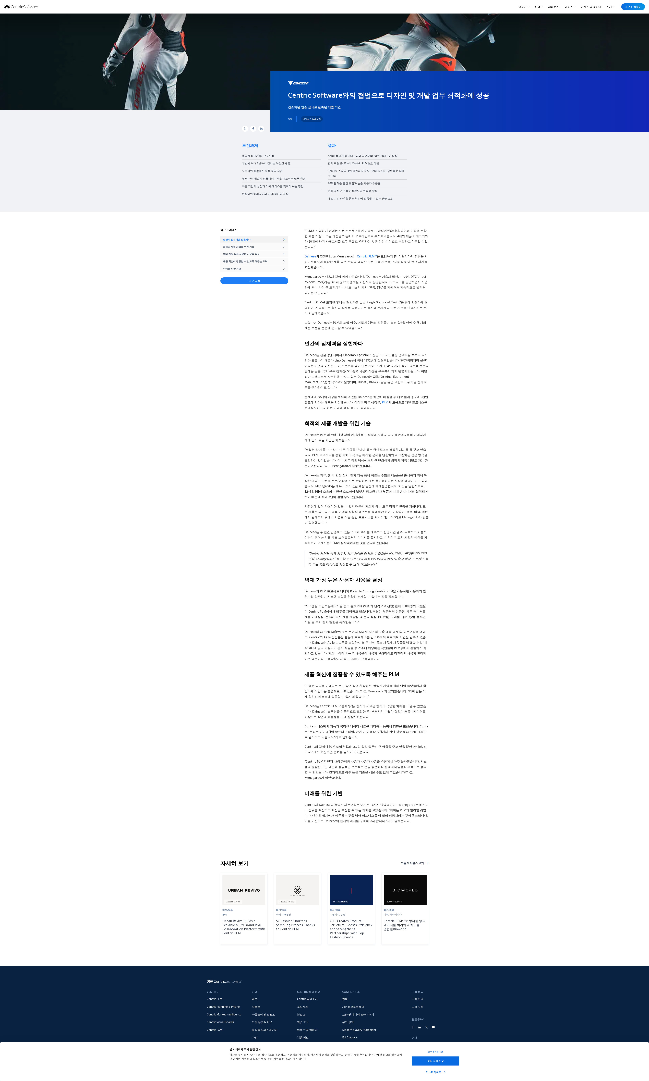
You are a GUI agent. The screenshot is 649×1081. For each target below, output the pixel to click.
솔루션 (523, 7)
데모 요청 (254, 281)
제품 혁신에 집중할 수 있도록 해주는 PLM (245, 261)
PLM (385, 402)
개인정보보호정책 (353, 1007)
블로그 (301, 1014)
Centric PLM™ (367, 256)
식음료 (256, 1007)
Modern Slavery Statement (359, 1030)
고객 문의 (417, 999)
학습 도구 (303, 1022)
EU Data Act (349, 1037)
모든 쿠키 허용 (435, 1061)
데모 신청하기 (633, 7)
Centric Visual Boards (220, 1022)
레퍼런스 (553, 7)
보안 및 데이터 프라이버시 (358, 1014)
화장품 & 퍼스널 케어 (265, 1030)
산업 (537, 7)
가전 (254, 1037)
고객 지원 (417, 1007)
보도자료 (302, 1007)
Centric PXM (214, 1030)
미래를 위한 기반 (232, 268)
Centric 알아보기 (307, 999)
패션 (254, 999)
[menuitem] (227, 999)
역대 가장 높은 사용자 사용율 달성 (241, 254)
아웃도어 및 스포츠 (263, 1014)
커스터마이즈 (433, 1072)
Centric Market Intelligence (224, 1014)
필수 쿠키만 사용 (435, 1052)
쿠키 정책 (348, 1022)
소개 (609, 7)
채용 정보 (303, 1037)
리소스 (568, 7)
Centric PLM (214, 999)
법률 (345, 999)
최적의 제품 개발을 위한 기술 (238, 246)
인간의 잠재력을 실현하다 (236, 239)
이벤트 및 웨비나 (591, 7)
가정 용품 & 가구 (262, 1022)
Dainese (310, 256)
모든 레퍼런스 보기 (412, 863)
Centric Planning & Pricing (223, 1007)
